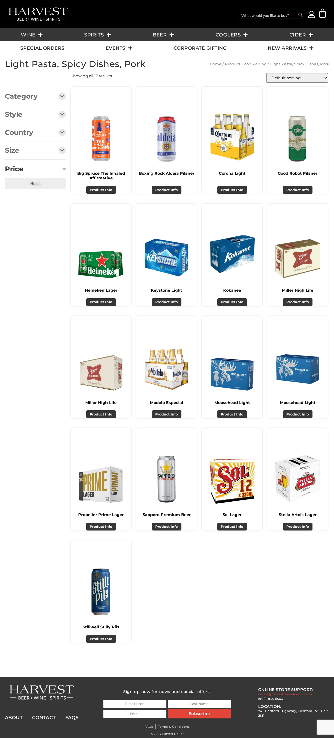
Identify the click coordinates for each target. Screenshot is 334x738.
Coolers (228, 35)
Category (21, 96)
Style (13, 114)
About (14, 717)
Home (216, 64)
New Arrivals (287, 48)
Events (115, 48)
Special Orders (42, 48)
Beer (160, 35)
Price (14, 169)
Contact (44, 717)
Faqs (72, 717)
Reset (35, 183)
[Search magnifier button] (300, 15)
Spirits (94, 35)
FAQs (149, 726)
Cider (297, 35)
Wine (28, 35)
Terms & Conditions (173, 726)
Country (19, 133)
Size (12, 150)
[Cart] (322, 13)
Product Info (101, 190)
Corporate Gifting (200, 48)
